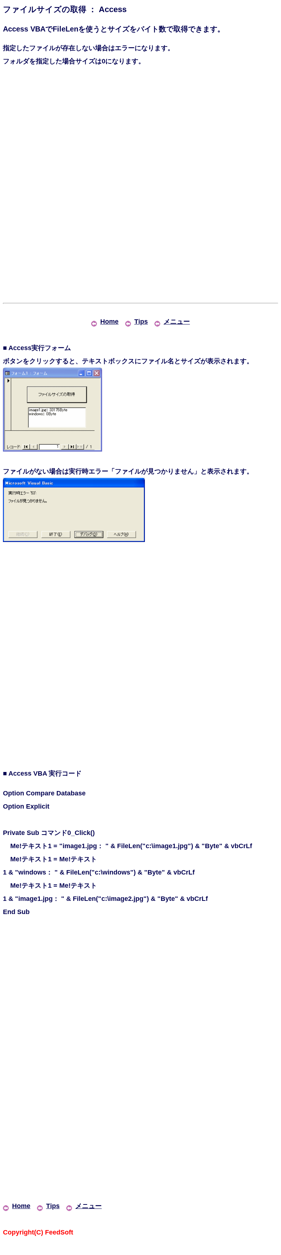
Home (109, 321)
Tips (141, 321)
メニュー (177, 321)
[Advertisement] (140, 132)
